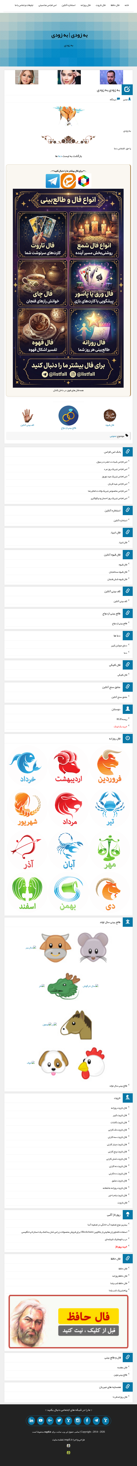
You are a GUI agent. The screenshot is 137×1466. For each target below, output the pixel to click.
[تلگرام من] (96, 1421)
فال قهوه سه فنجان (118, 571)
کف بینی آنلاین (120, 601)
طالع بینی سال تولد (118, 1085)
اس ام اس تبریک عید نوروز (114, 476)
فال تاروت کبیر (120, 1114)
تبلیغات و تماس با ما (24, 5)
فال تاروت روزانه (119, 1107)
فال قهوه (123, 564)
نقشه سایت (57, 1439)
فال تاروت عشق (119, 1180)
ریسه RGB (122, 719)
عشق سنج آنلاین (119, 696)
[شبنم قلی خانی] (26, 77)
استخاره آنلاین (68, 5)
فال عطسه (122, 1367)
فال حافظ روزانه (119, 1275)
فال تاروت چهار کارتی (117, 1144)
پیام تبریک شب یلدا (118, 1290)
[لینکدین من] (31, 1421)
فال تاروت (100, 5)
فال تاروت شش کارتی (116, 1158)
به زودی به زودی (108, 89)
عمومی (113, 435)
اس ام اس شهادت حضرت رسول (112, 461)
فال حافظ (115, 5)
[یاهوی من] (105, 1421)
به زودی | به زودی (69, 34)
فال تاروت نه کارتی (118, 1166)
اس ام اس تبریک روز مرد (115, 469)
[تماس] (68, 1421)
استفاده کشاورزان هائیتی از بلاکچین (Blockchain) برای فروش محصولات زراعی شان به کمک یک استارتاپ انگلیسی (74, 1231)
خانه (127, 5)
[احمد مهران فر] (111, 77)
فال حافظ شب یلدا (118, 1282)
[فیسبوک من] (87, 1421)
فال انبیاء (123, 542)
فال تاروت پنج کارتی (117, 1151)
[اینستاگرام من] (77, 1421)
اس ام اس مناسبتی (47, 5)
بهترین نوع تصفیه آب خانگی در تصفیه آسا (107, 1224)
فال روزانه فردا (120, 1396)
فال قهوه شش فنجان (117, 578)
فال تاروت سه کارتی (117, 1136)
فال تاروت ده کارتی (118, 1173)
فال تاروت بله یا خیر (117, 1195)
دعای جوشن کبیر (119, 645)
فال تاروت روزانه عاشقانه (115, 1187)
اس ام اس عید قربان (117, 483)
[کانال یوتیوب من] (40, 1421)
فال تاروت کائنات (119, 1122)
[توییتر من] (59, 1421)
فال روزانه (85, 5)
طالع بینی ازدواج (119, 623)
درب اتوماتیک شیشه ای (116, 1239)
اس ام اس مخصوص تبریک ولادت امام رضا (107, 490)
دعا (60, 156)
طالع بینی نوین (120, 1374)
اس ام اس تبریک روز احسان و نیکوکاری (109, 498)
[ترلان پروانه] (69, 77)
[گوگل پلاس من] (50, 1421)
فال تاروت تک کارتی (117, 1129)
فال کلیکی (122, 674)
